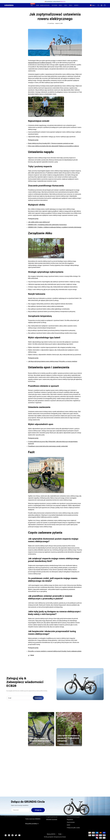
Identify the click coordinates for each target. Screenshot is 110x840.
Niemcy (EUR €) (51, 834)
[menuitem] (33, 5)
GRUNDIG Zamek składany (33, 816)
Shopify (64, 836)
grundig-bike (50, 836)
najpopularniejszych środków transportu (39, 62)
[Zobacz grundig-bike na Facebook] (12, 835)
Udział (32, 655)
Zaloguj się (38, 810)
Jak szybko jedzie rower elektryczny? (39, 222)
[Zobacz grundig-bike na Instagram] (5, 835)
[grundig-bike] (8, 5)
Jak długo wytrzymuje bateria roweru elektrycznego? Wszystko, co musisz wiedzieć (52, 361)
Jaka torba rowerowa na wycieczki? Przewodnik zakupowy (68, 738)
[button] (93, 5)
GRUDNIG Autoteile (51, 819)
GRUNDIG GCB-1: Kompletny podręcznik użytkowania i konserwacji (47, 224)
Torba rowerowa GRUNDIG (32, 819)
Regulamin (70, 819)
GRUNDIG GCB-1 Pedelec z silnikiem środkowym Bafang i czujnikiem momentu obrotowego (54, 227)
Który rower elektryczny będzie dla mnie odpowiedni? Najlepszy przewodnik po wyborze (53, 146)
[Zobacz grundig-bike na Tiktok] (9, 835)
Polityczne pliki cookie (73, 827)
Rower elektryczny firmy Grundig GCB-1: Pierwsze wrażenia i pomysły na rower (50, 143)
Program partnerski (51, 817)
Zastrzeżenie (71, 822)
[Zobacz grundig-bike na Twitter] (16, 835)
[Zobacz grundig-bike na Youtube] (19, 835)
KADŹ (68, 825)
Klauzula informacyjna (73, 817)
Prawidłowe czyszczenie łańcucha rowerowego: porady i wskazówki (48, 446)
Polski (59, 834)
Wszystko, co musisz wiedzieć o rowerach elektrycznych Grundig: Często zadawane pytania (54, 651)
